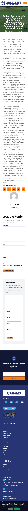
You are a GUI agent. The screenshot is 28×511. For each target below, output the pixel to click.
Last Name (10, 305)
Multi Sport (5, 437)
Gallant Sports (9, 185)
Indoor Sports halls (7, 444)
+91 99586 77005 (8, 491)
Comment (5, 225)
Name (4, 244)
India (15, 185)
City (8, 323)
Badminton (5, 429)
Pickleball (5, 448)
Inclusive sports (6, 442)
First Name (10, 298)
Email (4, 251)
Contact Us (5, 471)
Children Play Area (7, 433)
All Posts (14, 207)
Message (9, 329)
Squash (4, 450)
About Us (5, 464)
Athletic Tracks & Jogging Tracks (10, 426)
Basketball (5, 431)
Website (4, 257)
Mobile (9, 311)
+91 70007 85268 (8, 493)
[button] (4, 189)
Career (4, 466)
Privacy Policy (6, 468)
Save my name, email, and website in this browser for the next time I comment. (12, 266)
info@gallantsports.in (9, 498)
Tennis (4, 452)
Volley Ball (5, 454)
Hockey (4, 439)
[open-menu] (25, 3)
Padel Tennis (5, 446)
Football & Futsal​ (6, 435)
